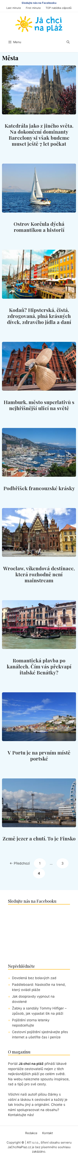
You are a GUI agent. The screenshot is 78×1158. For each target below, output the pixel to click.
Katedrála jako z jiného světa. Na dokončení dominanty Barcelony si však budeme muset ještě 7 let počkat (39, 134)
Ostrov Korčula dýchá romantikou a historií (39, 226)
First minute (33, 7)
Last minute (13, 7)
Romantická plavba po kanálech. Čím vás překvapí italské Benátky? (39, 666)
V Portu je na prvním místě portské (39, 755)
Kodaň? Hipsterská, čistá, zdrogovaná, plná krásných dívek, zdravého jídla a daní (39, 316)
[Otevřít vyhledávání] (68, 42)
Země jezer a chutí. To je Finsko (39, 838)
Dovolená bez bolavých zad (34, 978)
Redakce (31, 1133)
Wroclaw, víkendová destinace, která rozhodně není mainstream (39, 574)
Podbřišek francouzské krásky (39, 488)
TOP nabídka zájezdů (59, 7)
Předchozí (20, 863)
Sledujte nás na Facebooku (39, 2)
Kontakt (47, 1133)
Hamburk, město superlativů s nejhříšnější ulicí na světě (39, 405)
